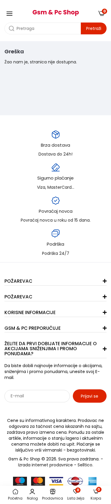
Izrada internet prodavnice (45, 465)
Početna (15, 498)
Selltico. (85, 465)
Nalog (32, 498)
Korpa (96, 495)
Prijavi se (89, 396)
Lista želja (75, 495)
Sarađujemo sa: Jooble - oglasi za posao (41, 409)
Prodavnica (52, 498)
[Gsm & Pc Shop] (55, 11)
